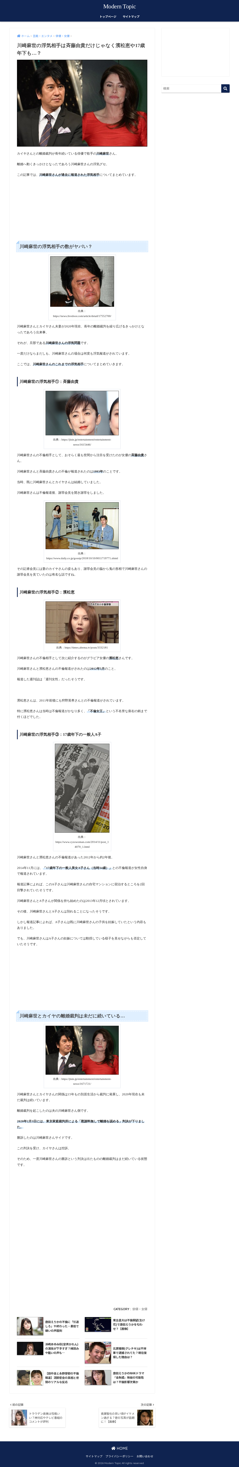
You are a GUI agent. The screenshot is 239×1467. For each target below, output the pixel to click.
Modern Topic (119, 6)
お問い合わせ (144, 1456)
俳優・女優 (139, 1309)
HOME (122, 1448)
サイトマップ (131, 16)
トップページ (108, 16)
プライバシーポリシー (119, 1456)
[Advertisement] (82, 205)
